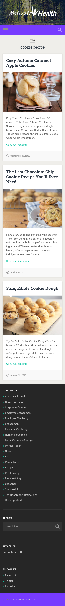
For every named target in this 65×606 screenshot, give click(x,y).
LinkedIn (10, 586)
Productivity (12, 462)
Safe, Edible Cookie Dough (32, 288)
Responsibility (13, 478)
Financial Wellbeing (16, 429)
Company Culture (15, 402)
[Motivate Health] (32, 12)
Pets (7, 456)
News (8, 451)
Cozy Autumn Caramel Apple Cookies (28, 63)
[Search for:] (32, 526)
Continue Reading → (18, 144)
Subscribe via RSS (13, 552)
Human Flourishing (16, 434)
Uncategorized (13, 500)
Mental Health (13, 445)
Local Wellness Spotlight (19, 440)
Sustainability (13, 489)
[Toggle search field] (60, 30)
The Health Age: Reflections (21, 495)
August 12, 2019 (18, 375)
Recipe (9, 467)
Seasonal (10, 484)
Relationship (12, 473)
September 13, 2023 (20, 156)
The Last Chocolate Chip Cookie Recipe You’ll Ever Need (32, 177)
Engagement (12, 423)
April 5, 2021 (16, 272)
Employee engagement (18, 412)
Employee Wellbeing (16, 418)
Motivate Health (23, 599)
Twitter (9, 580)
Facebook (10, 575)
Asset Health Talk (15, 396)
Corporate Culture (15, 407)
